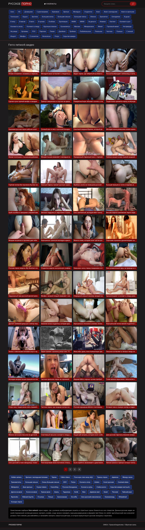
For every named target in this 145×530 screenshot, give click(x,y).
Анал (98, 12)
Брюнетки (104, 17)
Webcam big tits (28, 497)
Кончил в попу (85, 482)
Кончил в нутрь (86, 487)
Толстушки (14, 17)
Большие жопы (48, 17)
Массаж (77, 26)
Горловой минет (113, 26)
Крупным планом (50, 26)
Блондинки (116, 17)
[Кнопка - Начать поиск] (133, 4)
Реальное (98, 31)
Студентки (88, 12)
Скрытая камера (69, 36)
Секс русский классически (91, 497)
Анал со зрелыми (127, 12)
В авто (31, 22)
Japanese (115, 477)
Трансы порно (102, 477)
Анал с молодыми (110, 12)
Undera (96, 482)
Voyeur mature (41, 487)
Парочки (42, 31)
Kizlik (76, 492)
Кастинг (113, 22)
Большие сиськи (64, 17)
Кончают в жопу (16, 26)
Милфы (23, 36)
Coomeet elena (123, 482)
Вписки (93, 17)
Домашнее (28, 12)
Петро (73, 482)
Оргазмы (24, 31)
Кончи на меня (31, 492)
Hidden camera (16, 477)
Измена (103, 22)
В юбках (52, 22)
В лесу (12, 22)
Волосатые (46, 36)
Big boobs (14, 497)
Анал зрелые (27, 487)
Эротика (35, 17)
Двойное (62, 31)
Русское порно (15, 525)
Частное (109, 31)
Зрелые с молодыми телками (36, 477)
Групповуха (63, 22)
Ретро (57, 36)
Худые (25, 17)
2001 (65, 482)
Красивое (55, 12)
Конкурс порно (16, 502)
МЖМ (82, 22)
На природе (127, 26)
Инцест (13, 36)
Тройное (73, 31)
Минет (100, 26)
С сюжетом (34, 36)
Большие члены (80, 17)
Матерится (15, 487)
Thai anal (115, 492)
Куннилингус (65, 26)
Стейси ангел (101, 487)
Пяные (50, 497)
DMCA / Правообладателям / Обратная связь (119, 525)
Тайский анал (127, 492)
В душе (127, 17)
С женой (130, 31)
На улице (13, 31)
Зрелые (66, 12)
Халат (106, 492)
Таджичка (66, 492)
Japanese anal (95, 492)
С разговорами (42, 12)
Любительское (85, 31)
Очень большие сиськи (50, 482)
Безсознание (62, 497)
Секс (12, 12)
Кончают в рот (125, 22)
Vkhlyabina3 (123, 497)
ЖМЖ (74, 22)
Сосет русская (108, 482)
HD (19, 12)
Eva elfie (74, 497)
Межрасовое (89, 26)
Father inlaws (65, 477)
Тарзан (54, 477)
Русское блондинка (69, 487)
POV (33, 31)
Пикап (52, 31)
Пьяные (119, 31)
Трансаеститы (16, 482)
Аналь (56, 492)
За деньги (92, 22)
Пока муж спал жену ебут (83, 477)
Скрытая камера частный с (120, 487)
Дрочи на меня (16, 492)
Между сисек (127, 477)
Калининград (109, 497)
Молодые (76, 12)
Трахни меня (45, 492)
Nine (83, 492)
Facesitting (54, 487)
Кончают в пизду (33, 26)
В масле (22, 22)
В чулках (41, 22)
